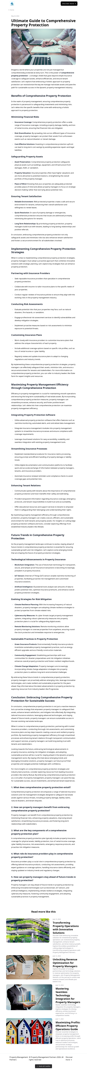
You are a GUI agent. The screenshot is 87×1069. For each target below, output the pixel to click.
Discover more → (69, 1058)
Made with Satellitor (43, 1066)
